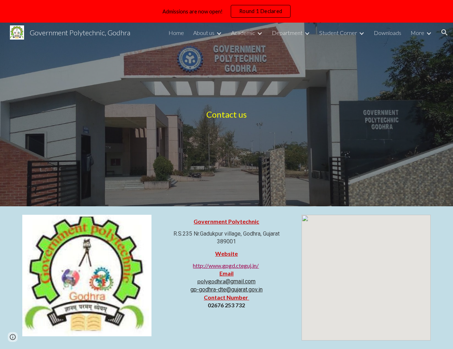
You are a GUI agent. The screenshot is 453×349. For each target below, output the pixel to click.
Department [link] (287, 32)
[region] (226, 11)
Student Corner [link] (338, 32)
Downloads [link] (387, 32)
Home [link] (176, 32)
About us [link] (203, 32)
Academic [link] (243, 32)
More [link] (417, 32)
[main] (226, 114)
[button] (444, 32)
